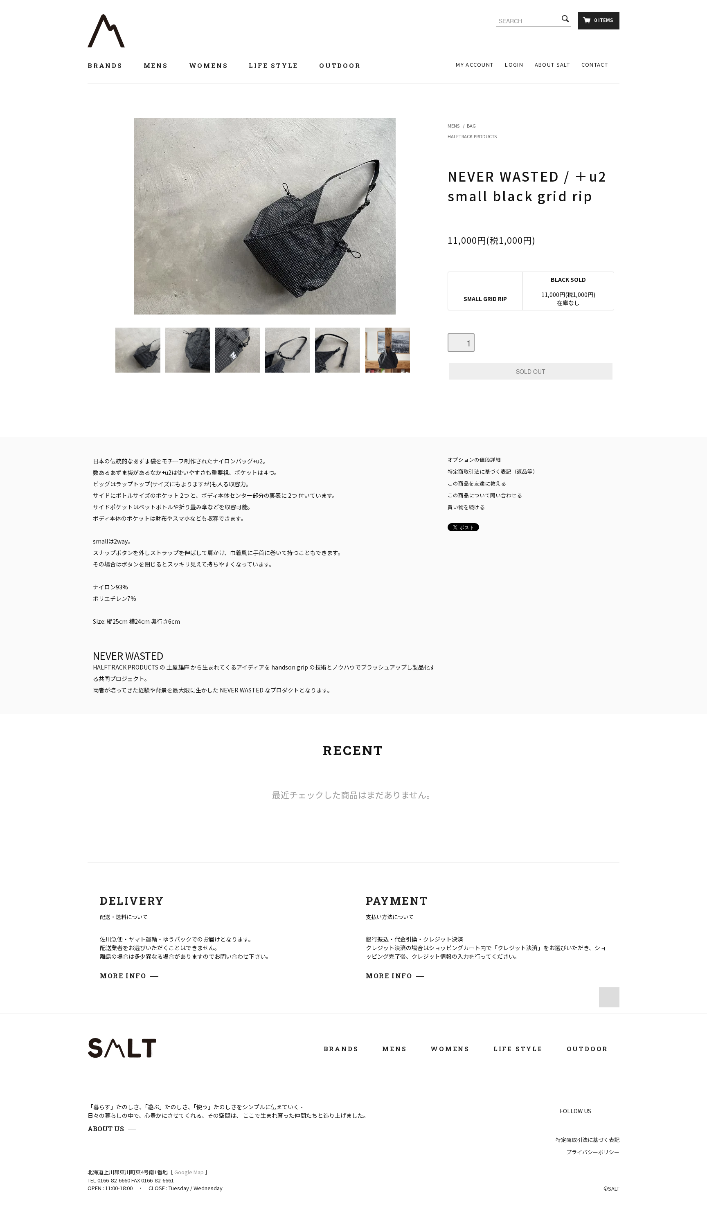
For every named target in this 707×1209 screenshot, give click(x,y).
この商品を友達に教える (477, 483)
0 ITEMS (603, 20)
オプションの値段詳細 (474, 459)
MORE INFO (123, 975)
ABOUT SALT (552, 64)
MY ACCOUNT (474, 64)
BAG (471, 125)
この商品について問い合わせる (485, 495)
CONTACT (594, 64)
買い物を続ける (466, 507)
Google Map (189, 1172)
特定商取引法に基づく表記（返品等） (493, 471)
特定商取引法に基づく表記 (587, 1140)
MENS (453, 125)
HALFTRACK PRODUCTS (472, 136)
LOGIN (514, 64)
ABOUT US (106, 1128)
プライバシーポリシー (592, 1152)
